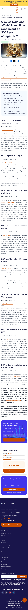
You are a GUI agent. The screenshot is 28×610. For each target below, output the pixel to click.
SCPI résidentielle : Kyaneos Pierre (13, 105)
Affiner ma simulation (14, 471)
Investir (3, 540)
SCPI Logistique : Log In (10, 98)
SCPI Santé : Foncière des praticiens (13, 100)
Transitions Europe (7, 130)
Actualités (9, 15)
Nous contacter (5, 547)
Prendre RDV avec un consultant (11, 524)
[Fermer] (26, 1)
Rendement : (7, 457)
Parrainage (4, 569)
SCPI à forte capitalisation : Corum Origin (14, 113)
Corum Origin (16, 376)
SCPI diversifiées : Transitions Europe (13, 96)
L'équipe (3, 559)
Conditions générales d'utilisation (14, 601)
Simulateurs (4, 538)
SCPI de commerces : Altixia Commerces (11, 108)
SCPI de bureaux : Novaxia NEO (12, 111)
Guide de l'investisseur (7, 533)
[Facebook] (2, 592)
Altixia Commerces (7, 304)
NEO (8, 339)
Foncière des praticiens (8, 202)
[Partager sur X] (14, 61)
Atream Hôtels (6, 235)
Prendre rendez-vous (14, 489)
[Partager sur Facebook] (11, 61)
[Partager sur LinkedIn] (17, 61)
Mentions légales (14, 600)
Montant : (8, 453)
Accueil (3, 15)
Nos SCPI (3, 535)
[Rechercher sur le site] (21, 9)
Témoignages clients (6, 566)
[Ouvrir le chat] (24, 600)
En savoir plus (14, 4)
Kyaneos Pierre (6, 268)
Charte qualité (4, 564)
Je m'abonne (14, 440)
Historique (3, 554)
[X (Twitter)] (6, 592)
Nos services (4, 557)
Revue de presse (5, 562)
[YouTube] (10, 592)
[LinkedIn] (13, 592)
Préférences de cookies (14, 603)
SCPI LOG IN (8, 162)
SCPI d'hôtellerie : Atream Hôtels (12, 102)
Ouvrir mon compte (6, 545)
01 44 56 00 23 (9, 518)
